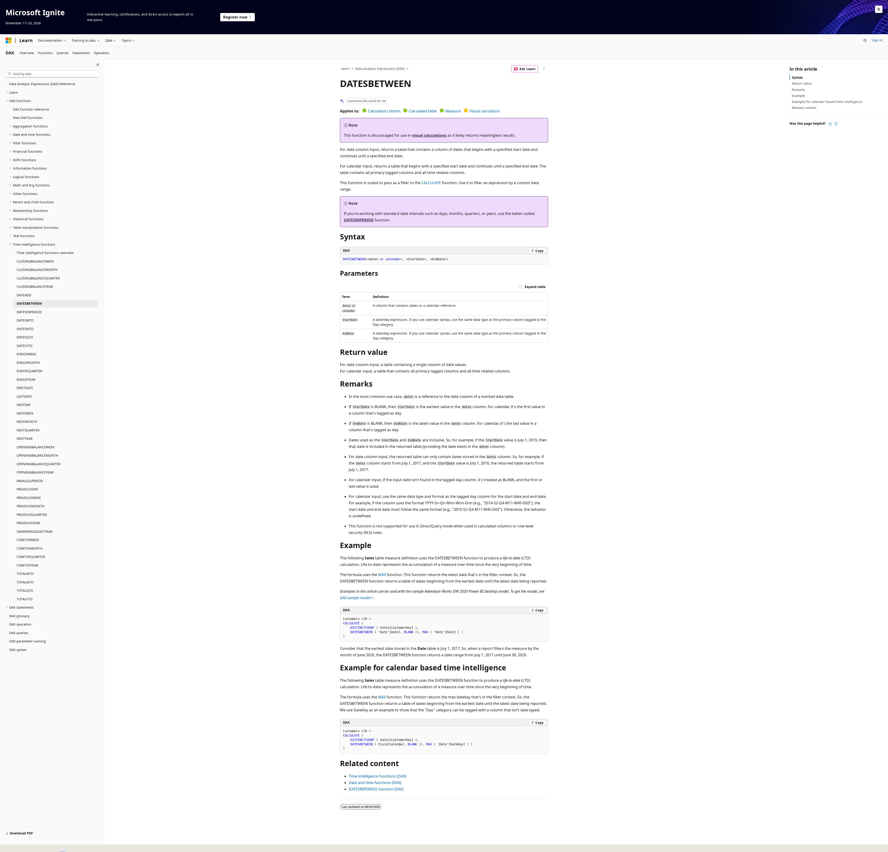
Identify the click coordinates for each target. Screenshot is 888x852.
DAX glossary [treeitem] (19, 616)
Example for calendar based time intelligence (827, 101)
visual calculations (429, 135)
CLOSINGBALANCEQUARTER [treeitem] (38, 278)
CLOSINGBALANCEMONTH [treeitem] (37, 269)
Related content (804, 107)
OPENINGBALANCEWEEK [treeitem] (36, 447)
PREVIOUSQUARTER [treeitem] (32, 514)
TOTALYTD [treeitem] (24, 599)
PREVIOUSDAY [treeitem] (27, 489)
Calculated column (384, 111)
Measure (453, 111)
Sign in (877, 40)
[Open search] (865, 40)
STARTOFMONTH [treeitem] (30, 548)
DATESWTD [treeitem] (25, 320)
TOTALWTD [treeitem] (25, 573)
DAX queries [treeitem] (18, 633)
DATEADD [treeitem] (24, 295)
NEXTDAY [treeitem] (24, 405)
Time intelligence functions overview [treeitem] (45, 253)
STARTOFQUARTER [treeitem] (31, 557)
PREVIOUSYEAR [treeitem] (28, 523)
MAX (382, 574)
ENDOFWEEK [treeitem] (26, 354)
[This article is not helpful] (836, 124)
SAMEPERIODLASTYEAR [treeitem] (34, 531)
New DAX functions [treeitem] (28, 117)
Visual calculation (484, 111)
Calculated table (423, 111)
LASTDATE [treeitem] (24, 396)
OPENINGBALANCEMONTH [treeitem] (37, 455)
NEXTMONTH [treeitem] (27, 421)
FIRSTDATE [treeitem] (25, 388)
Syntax (797, 77)
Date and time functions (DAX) (375, 782)
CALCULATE (431, 182)
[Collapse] (98, 64)
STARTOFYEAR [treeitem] (27, 565)
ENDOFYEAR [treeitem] (26, 379)
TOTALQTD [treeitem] (25, 590)
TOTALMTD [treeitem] (25, 582)
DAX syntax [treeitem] (17, 650)
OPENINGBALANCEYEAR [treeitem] (35, 472)
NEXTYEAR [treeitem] (25, 438)
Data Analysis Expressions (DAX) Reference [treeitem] (42, 84)
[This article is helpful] (830, 124)
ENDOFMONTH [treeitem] (28, 362)
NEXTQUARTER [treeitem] (28, 430)
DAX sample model (355, 597)
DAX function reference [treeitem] (31, 109)
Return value (802, 83)
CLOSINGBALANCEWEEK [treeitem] (35, 261)
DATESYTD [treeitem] (24, 346)
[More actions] (544, 69)
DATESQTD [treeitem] (25, 337)
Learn (345, 68)
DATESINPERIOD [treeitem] (29, 312)
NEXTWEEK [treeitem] (25, 413)
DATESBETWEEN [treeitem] (29, 303)
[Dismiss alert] (878, 9)
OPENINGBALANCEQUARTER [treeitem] (39, 464)
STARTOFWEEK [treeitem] (28, 540)
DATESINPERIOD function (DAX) (376, 789)
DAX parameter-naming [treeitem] (27, 641)
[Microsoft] (9, 40)
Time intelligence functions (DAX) (377, 776)
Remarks (798, 89)
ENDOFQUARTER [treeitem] (29, 371)
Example (798, 95)
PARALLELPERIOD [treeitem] (30, 481)
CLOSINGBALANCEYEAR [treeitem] (35, 286)
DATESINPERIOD (359, 220)
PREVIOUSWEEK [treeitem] (29, 498)
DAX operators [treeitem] (20, 624)
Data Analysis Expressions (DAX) (379, 68)
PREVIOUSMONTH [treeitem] (30, 506)
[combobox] (52, 74)
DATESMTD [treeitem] (25, 329)
